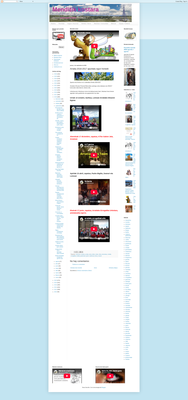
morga (127, 317)
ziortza (127, 287)
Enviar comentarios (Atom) (85, 270)
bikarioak (127, 237)
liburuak (127, 263)
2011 (55, 289)
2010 (55, 292)
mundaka (127, 269)
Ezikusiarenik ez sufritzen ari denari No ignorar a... (59, 165)
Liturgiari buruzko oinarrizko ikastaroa (58, 181)
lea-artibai (128, 289)
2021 (55, 85)
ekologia (127, 281)
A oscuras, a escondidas (59, 212)
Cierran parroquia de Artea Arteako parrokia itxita (59, 188)
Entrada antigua (113, 268)
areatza (83, 254)
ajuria (126, 325)
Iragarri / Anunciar (72, 23)
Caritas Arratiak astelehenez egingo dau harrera (59, 226)
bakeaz (127, 301)
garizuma (127, 279)
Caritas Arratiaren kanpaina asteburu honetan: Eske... (58, 141)
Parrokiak (61, 23)
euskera (127, 355)
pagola (127, 226)
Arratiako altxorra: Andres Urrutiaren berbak (58, 157)
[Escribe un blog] (77, 252)
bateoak (127, 275)
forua (126, 297)
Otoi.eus (56, 65)
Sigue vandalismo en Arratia (59, 231)
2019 (55, 90)
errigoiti (127, 319)
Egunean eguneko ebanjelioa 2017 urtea (59, 175)
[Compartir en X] (79, 252)
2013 (55, 285)
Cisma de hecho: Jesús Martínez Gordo (59, 207)
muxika (127, 321)
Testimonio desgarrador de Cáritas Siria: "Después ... (59, 149)
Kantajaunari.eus (58, 63)
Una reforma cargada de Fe (59, 134)
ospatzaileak (128, 307)
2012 (55, 287)
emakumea (128, 251)
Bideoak (113, 23)
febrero (58, 275)
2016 (55, 97)
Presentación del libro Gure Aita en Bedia (59, 109)
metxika (127, 359)
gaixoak (127, 267)
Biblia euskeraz (58, 55)
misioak (127, 253)
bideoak (127, 255)
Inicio (95, 268)
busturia (127, 303)
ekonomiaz (104, 254)
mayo (57, 268)
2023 (55, 81)
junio (57, 266)
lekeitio (127, 343)
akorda (127, 331)
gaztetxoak (83, 255)
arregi (126, 271)
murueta (127, 309)
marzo (57, 273)
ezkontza (127, 311)
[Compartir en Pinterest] (82, 252)
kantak (127, 245)
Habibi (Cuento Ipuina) (59, 242)
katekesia (91, 255)
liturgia (127, 230)
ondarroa (127, 339)
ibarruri (127, 327)
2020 (55, 87)
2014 (55, 282)
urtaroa (127, 291)
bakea (127, 261)
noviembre (58, 101)
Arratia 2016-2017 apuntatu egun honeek (59, 251)
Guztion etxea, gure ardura (59, 246)
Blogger (104, 387)
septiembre (59, 106)
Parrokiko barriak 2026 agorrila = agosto (129, 49)
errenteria (128, 273)
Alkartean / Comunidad (101, 23)
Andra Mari (134, 208)
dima (100, 254)
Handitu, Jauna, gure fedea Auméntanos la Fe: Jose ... (59, 123)
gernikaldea (128, 249)
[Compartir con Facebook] (80, 252)
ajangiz (127, 315)
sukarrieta (128, 323)
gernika (127, 259)
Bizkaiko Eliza (57, 57)
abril (57, 270)
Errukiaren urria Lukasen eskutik (59, 129)
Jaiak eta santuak (134, 199)
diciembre (58, 99)
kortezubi (127, 329)
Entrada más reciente (76, 268)
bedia (93, 254)
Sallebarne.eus (58, 67)
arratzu (127, 351)
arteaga (127, 295)
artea (90, 254)
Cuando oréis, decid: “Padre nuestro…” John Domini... (59, 218)
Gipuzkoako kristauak (57, 60)
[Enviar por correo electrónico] (75, 252)
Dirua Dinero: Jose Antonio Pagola (59, 202)
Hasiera (53, 23)
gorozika (127, 333)
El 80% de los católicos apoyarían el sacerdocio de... (59, 115)
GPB (126, 341)
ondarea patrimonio (128, 235)
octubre (58, 103)
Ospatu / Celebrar (124, 23)
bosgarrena (128, 257)
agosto (57, 261)
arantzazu (78, 254)
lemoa (96, 255)
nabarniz (127, 345)
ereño (126, 347)
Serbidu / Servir (86, 23)
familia (78, 255)
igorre (87, 255)
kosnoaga (128, 299)
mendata (127, 305)
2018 (55, 92)
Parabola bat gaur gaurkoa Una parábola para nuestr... (59, 237)
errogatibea (73, 255)
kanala (127, 313)
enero (57, 277)
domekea (127, 224)
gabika (127, 353)
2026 (55, 74)
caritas (96, 254)
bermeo (127, 265)
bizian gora (128, 283)
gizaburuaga (128, 357)
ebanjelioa (128, 220)
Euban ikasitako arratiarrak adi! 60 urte (59, 257)
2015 (55, 280)
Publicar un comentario (78, 264)
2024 (55, 78)
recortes (127, 222)
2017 (55, 94)
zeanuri (100, 255)
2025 (55, 76)
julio (57, 263)
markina (127, 337)
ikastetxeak (128, 335)
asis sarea (128, 293)
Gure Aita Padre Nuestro (59, 170)
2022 (55, 83)
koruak (127, 285)
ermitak (109, 254)
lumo (126, 349)
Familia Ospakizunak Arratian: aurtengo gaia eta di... (59, 195)
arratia (86, 254)
